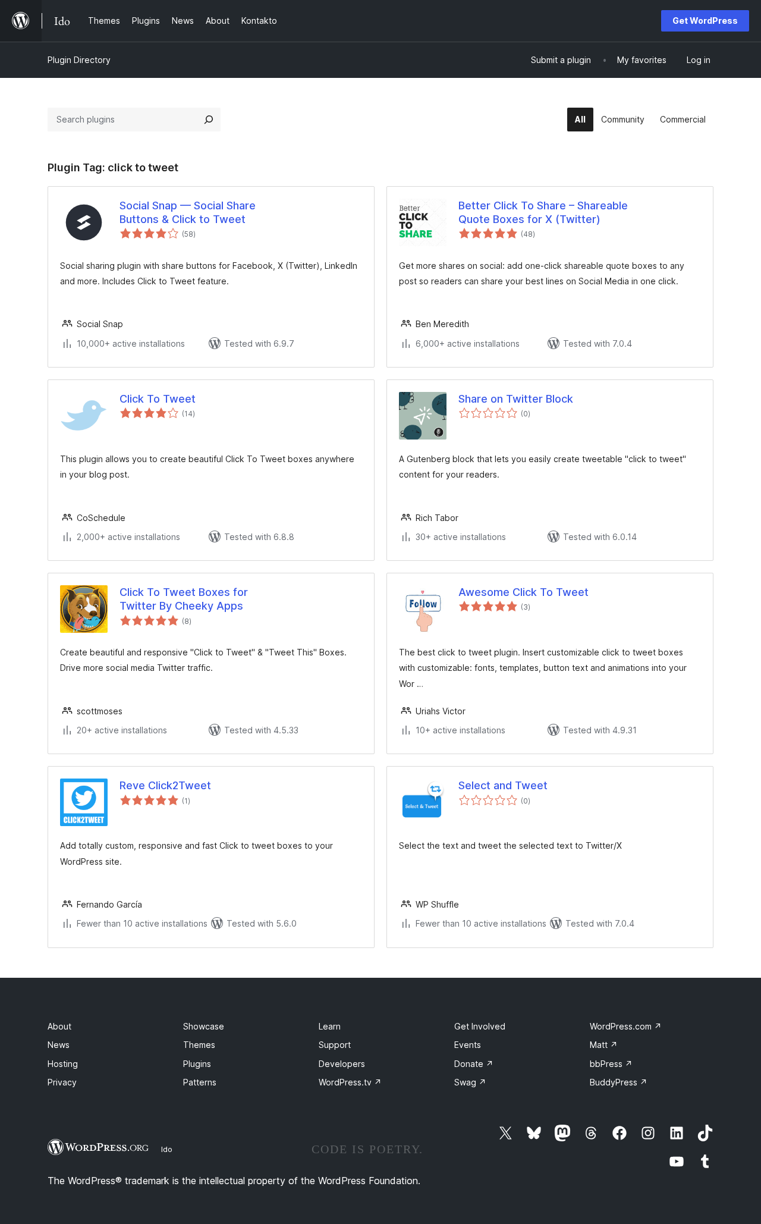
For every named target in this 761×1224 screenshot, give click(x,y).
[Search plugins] (209, 119)
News (59, 1045)
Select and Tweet (503, 785)
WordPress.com (626, 1026)
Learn (330, 1026)
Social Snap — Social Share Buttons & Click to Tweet (188, 212)
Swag (470, 1082)
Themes (199, 1045)
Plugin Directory (79, 60)
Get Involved (479, 1026)
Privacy (62, 1082)
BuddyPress (618, 1082)
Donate (473, 1064)
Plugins (197, 1064)
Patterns (199, 1082)
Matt (604, 1045)
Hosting (63, 1064)
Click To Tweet (158, 399)
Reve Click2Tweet (165, 785)
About (59, 1026)
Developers (342, 1064)
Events (467, 1045)
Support (335, 1045)
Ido (166, 1149)
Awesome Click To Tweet (523, 592)
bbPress (611, 1064)
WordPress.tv (350, 1082)
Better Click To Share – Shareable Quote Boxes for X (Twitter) (543, 212)
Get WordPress (705, 20)
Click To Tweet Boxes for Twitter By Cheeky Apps (184, 599)
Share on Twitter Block (515, 399)
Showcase (203, 1026)
